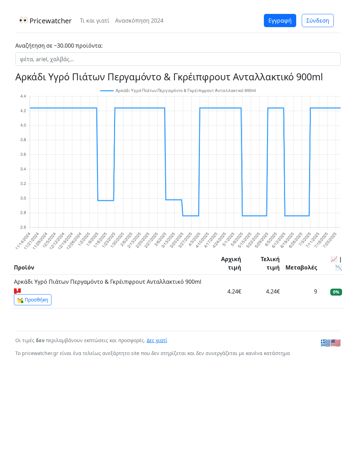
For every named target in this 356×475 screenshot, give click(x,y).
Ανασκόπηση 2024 (139, 20)
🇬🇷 (326, 342)
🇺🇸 (336, 342)
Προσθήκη (35, 299)
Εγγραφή (280, 20)
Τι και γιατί (95, 20)
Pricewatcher (50, 20)
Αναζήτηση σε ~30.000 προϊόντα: (59, 45)
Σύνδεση (317, 20)
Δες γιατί (157, 340)
